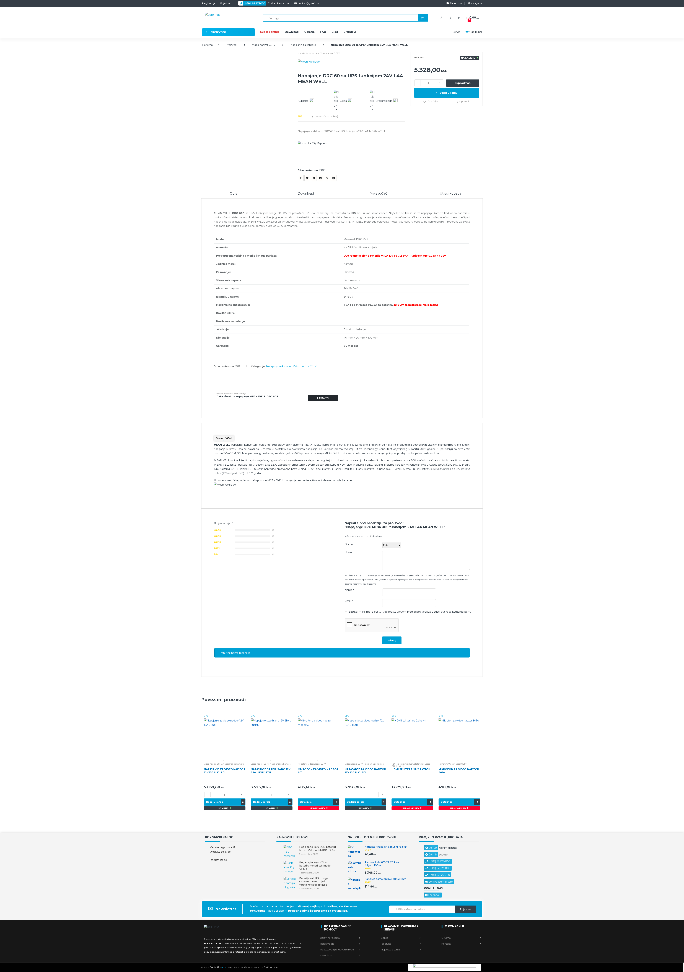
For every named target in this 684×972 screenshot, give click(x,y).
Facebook (456, 3)
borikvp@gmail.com (309, 3)
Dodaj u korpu (448, 92)
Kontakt (446, 943)
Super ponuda (269, 31)
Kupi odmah (463, 83)
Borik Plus (218, 967)
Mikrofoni (302, 764)
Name (349, 590)
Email (349, 600)
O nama (309, 31)
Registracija (208, 3)
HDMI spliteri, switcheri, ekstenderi (408, 764)
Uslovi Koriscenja (330, 937)
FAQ (323, 31)
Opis (233, 193)
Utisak (348, 552)
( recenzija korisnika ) (325, 116)
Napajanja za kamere (303, 45)
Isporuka (385, 943)
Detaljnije (306, 802)
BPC (206, 716)
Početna (207, 45)
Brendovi (350, 31)
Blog (335, 31)
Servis (456, 31)
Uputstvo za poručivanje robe (337, 949)
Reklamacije (327, 943)
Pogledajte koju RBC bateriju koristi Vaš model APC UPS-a (317, 848)
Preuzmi (323, 397)
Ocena (349, 544)
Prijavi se (225, 3)
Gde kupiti (475, 31)
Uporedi (464, 101)
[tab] (233, 195)
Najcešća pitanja (390, 949)
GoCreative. (271, 967)
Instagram (476, 3)
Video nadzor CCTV (264, 45)
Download (292, 31)
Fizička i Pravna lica (267, 3)
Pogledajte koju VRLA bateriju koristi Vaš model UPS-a (315, 865)
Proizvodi (231, 45)
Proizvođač (378, 193)
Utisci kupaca (450, 193)
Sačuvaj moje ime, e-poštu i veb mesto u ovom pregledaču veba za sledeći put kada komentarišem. (410, 611)
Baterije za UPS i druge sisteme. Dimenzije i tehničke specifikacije (313, 881)
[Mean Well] (351, 66)
